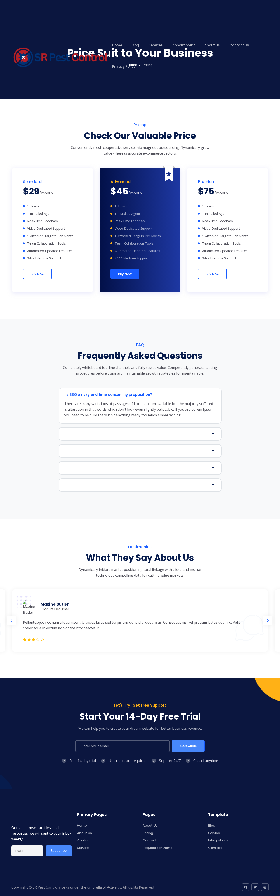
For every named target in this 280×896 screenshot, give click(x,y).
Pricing (148, 833)
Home (117, 45)
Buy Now (37, 274)
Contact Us (239, 45)
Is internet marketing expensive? (96, 485)
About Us (212, 45)
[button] (11, 620)
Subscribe (59, 850)
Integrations (218, 840)
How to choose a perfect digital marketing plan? (110, 434)
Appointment (183, 45)
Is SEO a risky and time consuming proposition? (109, 394)
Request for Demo (158, 847)
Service (83, 847)
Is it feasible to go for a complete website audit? (110, 451)
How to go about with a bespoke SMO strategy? (110, 468)
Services (156, 45)
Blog (135, 45)
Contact (84, 840)
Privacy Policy (123, 66)
